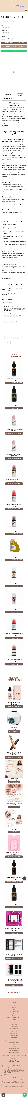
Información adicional (20, 94)
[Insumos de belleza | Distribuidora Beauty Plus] (3, 7)
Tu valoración (6, 324)
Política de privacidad (14, 1042)
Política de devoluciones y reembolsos (14, 1040)
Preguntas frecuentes (14, 1050)
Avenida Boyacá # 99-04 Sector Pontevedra (14, 1082)
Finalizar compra (14, 1035)
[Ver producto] (14, 369)
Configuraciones (14, 1028)
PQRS (14, 1044)
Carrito (14, 1019)
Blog (14, 1009)
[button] (25, 1095)
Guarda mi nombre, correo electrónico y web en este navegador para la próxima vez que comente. (13, 338)
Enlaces (14, 1013)
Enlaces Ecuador (14, 1033)
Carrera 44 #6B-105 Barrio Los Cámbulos (14, 1086)
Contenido (4, 30)
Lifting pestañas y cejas (14, 1005)
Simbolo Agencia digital (11, 1091)
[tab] (8, 94)
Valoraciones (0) (8, 98)
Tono (2, 25)
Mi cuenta (14, 1039)
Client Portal (14, 1022)
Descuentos (14, 0)
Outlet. (14, 1015)
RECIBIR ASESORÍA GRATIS (14, 50)
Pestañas (14, 1007)
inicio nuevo (14, 1037)
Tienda (14, 1002)
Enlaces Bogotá (14, 1030)
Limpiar (3, 36)
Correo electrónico (19, 332)
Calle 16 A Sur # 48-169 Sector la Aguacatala (14, 1078)
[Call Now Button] (3, 1095)
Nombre (5, 332)
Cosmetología (14, 1004)
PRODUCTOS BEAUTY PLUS (14, 1017)
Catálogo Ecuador (14, 1021)
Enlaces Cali (14, 1031)
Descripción (8, 94)
